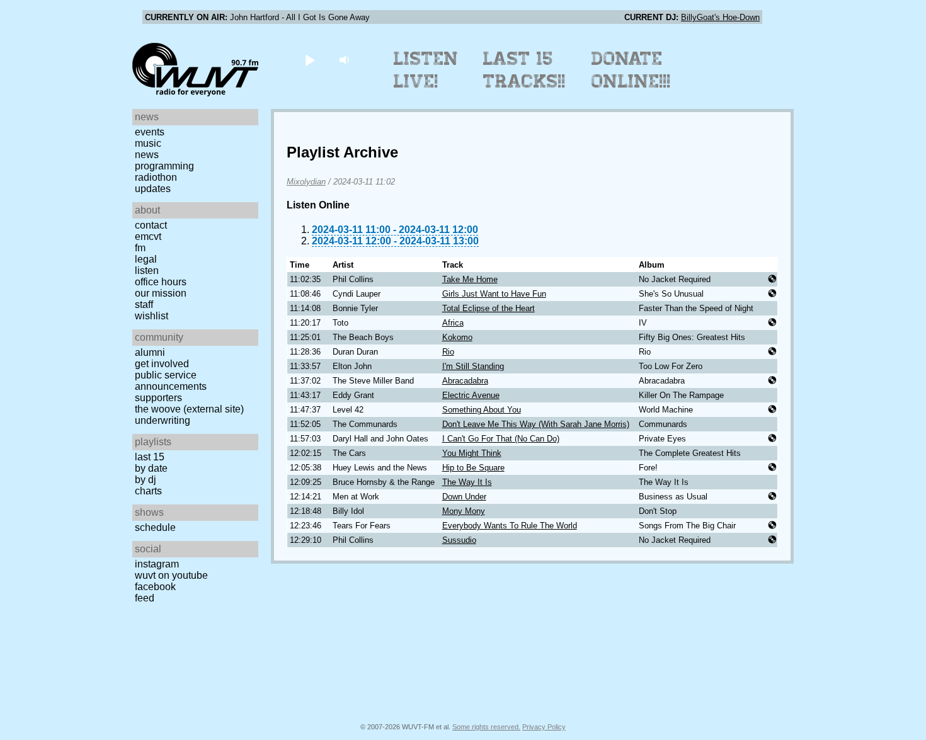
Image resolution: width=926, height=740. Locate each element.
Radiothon (156, 177)
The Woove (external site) (189, 409)
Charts (148, 491)
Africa (453, 322)
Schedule (155, 527)
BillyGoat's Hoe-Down (720, 17)
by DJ (145, 479)
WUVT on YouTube (171, 575)
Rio (448, 351)
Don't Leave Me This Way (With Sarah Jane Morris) (535, 424)
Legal (146, 259)
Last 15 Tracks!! (524, 70)
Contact (151, 225)
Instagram (157, 564)
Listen (147, 270)
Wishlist (151, 315)
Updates (153, 188)
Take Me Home (470, 279)
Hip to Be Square (473, 467)
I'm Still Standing (473, 366)
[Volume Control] (345, 59)
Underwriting (162, 420)
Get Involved (162, 363)
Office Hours (160, 281)
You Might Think (471, 453)
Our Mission (160, 293)
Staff (144, 304)
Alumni (150, 352)
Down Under (464, 496)
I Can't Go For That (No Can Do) (500, 438)
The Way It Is (467, 482)
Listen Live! (426, 70)
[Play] (309, 59)
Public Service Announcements (171, 381)
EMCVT (148, 236)
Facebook (155, 586)
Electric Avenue (471, 395)
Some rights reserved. (486, 727)
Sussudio (459, 540)
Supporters (158, 397)
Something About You (481, 409)
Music (148, 143)
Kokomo (457, 337)
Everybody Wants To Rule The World (509, 525)
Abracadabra (465, 380)
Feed (144, 598)
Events (149, 132)
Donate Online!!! (631, 70)
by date (151, 468)
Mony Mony (463, 511)
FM (140, 247)
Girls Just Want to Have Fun (494, 294)
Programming (164, 166)
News (147, 154)
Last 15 (149, 457)
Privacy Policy (544, 727)
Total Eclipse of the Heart (488, 308)
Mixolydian (306, 181)
